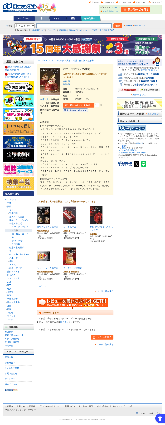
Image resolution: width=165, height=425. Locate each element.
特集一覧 (9, 345)
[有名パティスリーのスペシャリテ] (96, 223)
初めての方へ (11, 384)
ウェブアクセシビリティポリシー (20, 410)
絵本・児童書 (13, 302)
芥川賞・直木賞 (12, 342)
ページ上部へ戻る (105, 291)
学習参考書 (12, 299)
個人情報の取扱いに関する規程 (133, 152)
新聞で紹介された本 (14, 335)
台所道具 (16, 244)
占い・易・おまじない (19, 254)
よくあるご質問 (125, 2)
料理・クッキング (20, 227)
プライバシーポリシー (49, 406)
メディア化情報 (12, 338)
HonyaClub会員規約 (128, 150)
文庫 (9, 306)
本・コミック (11, 199)
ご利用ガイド (108, 2)
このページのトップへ (149, 413)
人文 (9, 282)
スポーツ (13, 258)
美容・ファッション (18, 220)
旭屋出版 (66, 81)
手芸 (11, 251)
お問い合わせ (141, 2)
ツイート (42, 286)
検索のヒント (139, 25)
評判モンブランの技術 (47, 227)
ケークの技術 (69, 227)
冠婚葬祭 (13, 213)
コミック (57, 18)
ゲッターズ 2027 (90, 30)
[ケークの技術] (69, 223)
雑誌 (73, 18)
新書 (9, 309)
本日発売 (9, 332)
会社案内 (9, 406)
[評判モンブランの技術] (43, 223)
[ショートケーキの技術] (43, 264)
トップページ (23, 18)
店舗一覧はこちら (139, 95)
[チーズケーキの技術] (69, 264)
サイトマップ (156, 2)
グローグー (52, 30)
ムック (10, 319)
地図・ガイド (15, 268)
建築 (9, 288)
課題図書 (63, 30)
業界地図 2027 (38, 30)
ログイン (116, 7)
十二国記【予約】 (107, 30)
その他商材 (90, 18)
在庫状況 (44, 99)
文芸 (9, 203)
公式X (131, 406)
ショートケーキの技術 (47, 268)
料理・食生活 (15, 223)
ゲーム (12, 264)
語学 (9, 295)
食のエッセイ (18, 240)
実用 (9, 206)
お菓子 (15, 230)
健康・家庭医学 (16, 247)
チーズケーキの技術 (72, 268)
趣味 (11, 261)
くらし (12, 210)
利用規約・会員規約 (25, 406)
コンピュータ (13, 278)
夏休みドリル (75, 30)
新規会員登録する (110, 11)
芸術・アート (13, 271)
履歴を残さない (154, 114)
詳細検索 (129, 25)
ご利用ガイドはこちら (149, 70)
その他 (10, 312)
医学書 (10, 292)
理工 (9, 285)
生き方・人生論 (16, 217)
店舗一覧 (95, 2)
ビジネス (11, 275)
